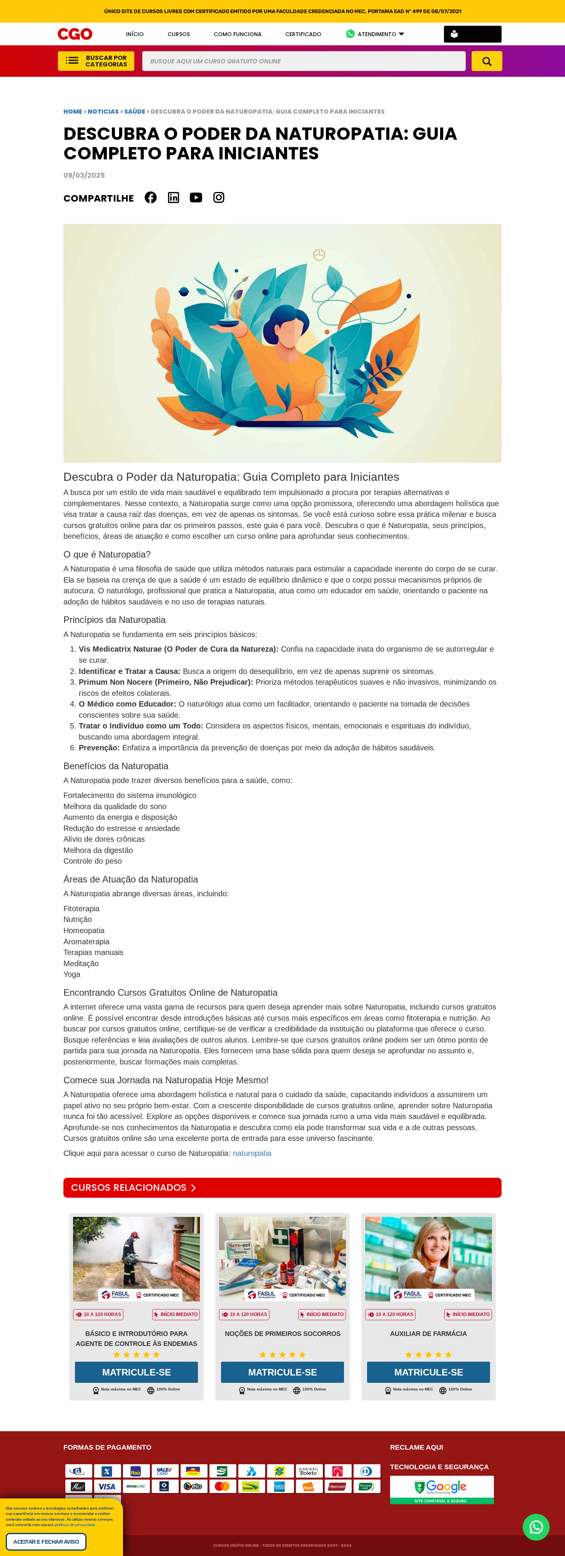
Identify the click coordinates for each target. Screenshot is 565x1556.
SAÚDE (135, 111)
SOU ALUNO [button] (478, 34)
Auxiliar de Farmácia (428, 1333)
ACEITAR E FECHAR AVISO (46, 1542)
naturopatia (252, 1153)
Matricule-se (136, 1372)
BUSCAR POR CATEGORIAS (106, 61)
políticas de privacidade (75, 1525)
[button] (375, 34)
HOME (72, 111)
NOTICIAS (103, 111)
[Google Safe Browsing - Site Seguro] (442, 1489)
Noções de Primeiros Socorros (283, 1333)
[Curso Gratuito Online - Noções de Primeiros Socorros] (282, 1259)
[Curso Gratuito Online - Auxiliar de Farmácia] (428, 1259)
